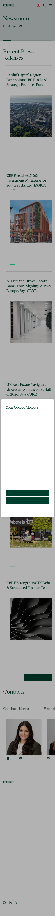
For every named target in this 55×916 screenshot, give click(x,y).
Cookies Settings (27, 508)
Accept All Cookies (27, 493)
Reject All (27, 500)
